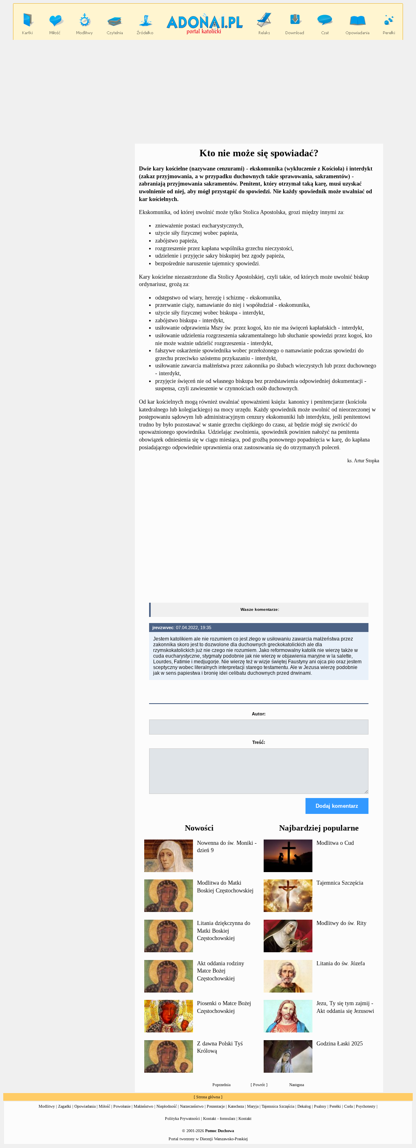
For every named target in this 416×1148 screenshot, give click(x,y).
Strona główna (208, 1097)
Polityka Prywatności (182, 1118)
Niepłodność (166, 1106)
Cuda (348, 1106)
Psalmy (320, 1106)
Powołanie (121, 1106)
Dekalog (304, 1106)
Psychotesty (365, 1106)
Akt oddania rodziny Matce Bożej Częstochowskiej (220, 971)
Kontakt (244, 1118)
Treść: (258, 742)
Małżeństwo (143, 1106)
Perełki (335, 1106)
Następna (296, 1084)
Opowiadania (84, 1106)
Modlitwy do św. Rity (341, 923)
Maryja (252, 1106)
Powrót (259, 1084)
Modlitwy (47, 1106)
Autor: (259, 713)
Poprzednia (221, 1084)
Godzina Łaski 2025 (339, 1044)
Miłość (104, 1106)
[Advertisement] (69, 198)
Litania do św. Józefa (340, 963)
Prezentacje (216, 1106)
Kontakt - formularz (219, 1118)
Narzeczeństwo (192, 1106)
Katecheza (236, 1106)
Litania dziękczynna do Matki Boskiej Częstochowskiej (223, 930)
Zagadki (64, 1106)
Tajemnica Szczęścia (339, 883)
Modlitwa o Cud (335, 843)
